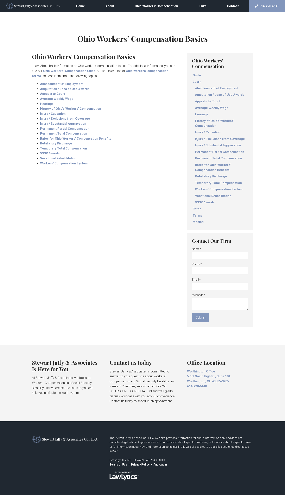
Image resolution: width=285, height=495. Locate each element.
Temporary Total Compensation (63, 148)
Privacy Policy (140, 464)
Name (196, 249)
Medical (198, 222)
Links (202, 6)
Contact (233, 6)
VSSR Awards (50, 153)
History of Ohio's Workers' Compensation (70, 109)
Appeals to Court (52, 94)
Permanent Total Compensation (63, 133)
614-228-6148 (269, 6)
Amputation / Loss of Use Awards (64, 89)
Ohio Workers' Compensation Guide (69, 71)
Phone (197, 264)
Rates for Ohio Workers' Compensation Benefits (75, 138)
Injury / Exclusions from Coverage (65, 118)
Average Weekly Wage (56, 99)
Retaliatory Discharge (56, 143)
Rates (197, 209)
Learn (197, 82)
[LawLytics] (124, 476)
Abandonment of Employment (61, 84)
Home (80, 6)
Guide (197, 75)
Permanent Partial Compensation (64, 128)
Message (198, 294)
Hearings (47, 104)
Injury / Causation (53, 114)
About (109, 6)
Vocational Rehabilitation (58, 158)
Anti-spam (160, 464)
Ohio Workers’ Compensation (156, 6)
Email (196, 279)
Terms (197, 215)
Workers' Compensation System (64, 163)
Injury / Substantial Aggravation (63, 123)
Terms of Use (118, 464)
